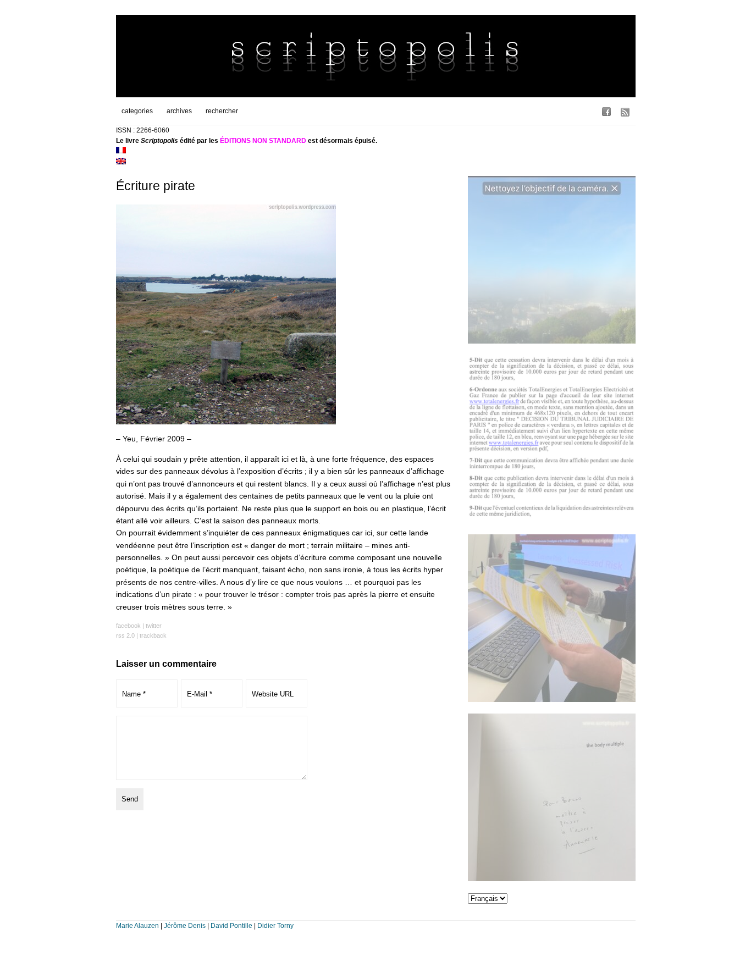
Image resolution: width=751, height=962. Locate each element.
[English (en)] (121, 162)
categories (137, 111)
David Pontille (231, 926)
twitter (154, 625)
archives (179, 111)
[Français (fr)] (121, 151)
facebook (128, 625)
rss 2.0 (125, 635)
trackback (153, 635)
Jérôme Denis (185, 926)
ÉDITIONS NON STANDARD (263, 141)
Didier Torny (275, 926)
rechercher (222, 111)
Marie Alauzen (137, 926)
